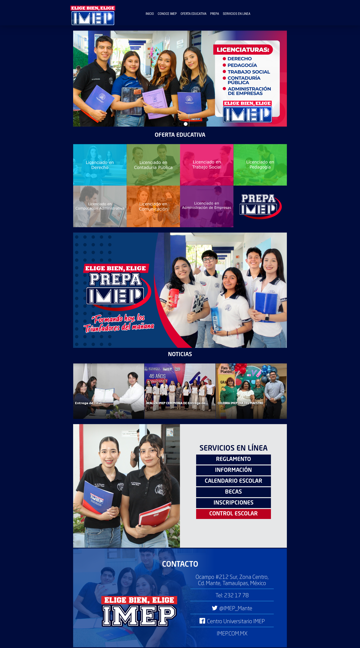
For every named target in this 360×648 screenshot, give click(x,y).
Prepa (214, 14)
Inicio (150, 14)
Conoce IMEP (167, 14)
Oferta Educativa (193, 14)
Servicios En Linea (236, 14)
